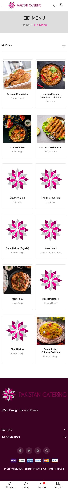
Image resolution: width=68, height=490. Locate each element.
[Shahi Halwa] (17, 331)
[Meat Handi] (51, 230)
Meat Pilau (17, 298)
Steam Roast (17, 98)
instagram (46, 450)
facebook (20, 450)
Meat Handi (51, 248)
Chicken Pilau (17, 147)
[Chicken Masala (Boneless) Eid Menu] (51, 75)
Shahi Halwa (17, 349)
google (37, 450)
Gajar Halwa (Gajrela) (17, 248)
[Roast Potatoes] (51, 280)
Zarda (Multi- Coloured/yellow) (50, 351)
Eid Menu (50, 101)
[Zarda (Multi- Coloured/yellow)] (51, 331)
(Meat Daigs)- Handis (51, 252)
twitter (29, 450)
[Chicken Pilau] (17, 129)
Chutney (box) (17, 197)
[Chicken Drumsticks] (17, 75)
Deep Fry (50, 202)
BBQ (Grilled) (51, 151)
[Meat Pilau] (17, 280)
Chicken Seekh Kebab (50, 147)
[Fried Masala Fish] (51, 179)
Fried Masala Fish (51, 197)
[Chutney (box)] (17, 179)
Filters (8, 45)
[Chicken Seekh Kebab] (51, 129)
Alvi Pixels (31, 410)
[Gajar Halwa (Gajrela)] (17, 230)
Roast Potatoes (50, 298)
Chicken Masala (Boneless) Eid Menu (50, 95)
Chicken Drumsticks (17, 94)
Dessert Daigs (17, 252)
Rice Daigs (17, 151)
